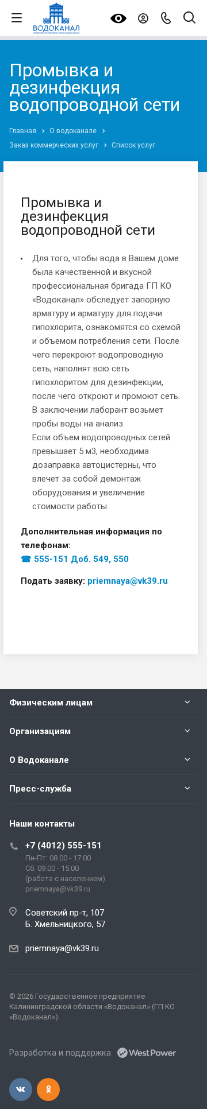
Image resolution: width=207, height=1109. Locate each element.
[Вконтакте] (20, 1089)
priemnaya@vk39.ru (127, 581)
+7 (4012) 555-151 (63, 845)
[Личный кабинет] (143, 18)
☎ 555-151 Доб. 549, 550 (75, 559)
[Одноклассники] (48, 1089)
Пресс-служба (40, 789)
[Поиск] (189, 19)
